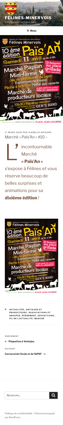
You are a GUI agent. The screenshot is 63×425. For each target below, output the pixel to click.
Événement (29, 315)
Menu (33, 30)
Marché (39, 318)
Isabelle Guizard (40, 132)
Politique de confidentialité (18, 413)
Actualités (17, 309)
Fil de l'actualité (21, 318)
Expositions (46, 315)
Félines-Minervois (28, 17)
